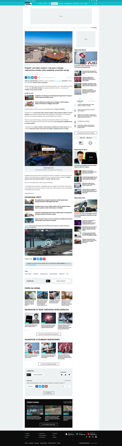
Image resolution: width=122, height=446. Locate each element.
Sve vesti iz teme (49, 334)
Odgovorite (30, 386)
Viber (28, 264)
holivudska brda (53, 273)
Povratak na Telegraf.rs (30, 0)
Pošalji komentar (61, 281)
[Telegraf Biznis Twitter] (92, 1)
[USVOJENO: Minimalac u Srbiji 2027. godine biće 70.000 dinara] (54, 295)
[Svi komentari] (61, 374)
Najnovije (80, 50)
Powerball (35, 273)
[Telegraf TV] (96, 1)
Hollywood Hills (43, 273)
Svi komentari (49, 392)
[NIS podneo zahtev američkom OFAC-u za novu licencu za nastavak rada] (32, 348)
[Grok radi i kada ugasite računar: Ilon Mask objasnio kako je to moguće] (85, 157)
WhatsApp (67, 263)
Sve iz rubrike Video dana (48, 424)
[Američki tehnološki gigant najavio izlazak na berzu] (32, 318)
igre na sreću (57, 81)
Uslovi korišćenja (68, 268)
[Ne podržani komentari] (69, 374)
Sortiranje (63, 372)
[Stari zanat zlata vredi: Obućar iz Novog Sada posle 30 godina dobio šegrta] (48, 348)
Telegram (33, 264)
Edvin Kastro (28, 273)
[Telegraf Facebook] (89, 1)
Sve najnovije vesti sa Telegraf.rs (85, 133)
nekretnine (61, 273)
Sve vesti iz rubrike (49, 364)
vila (67, 273)
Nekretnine (27, 64)
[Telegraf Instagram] (94, 1)
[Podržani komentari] (65, 374)
